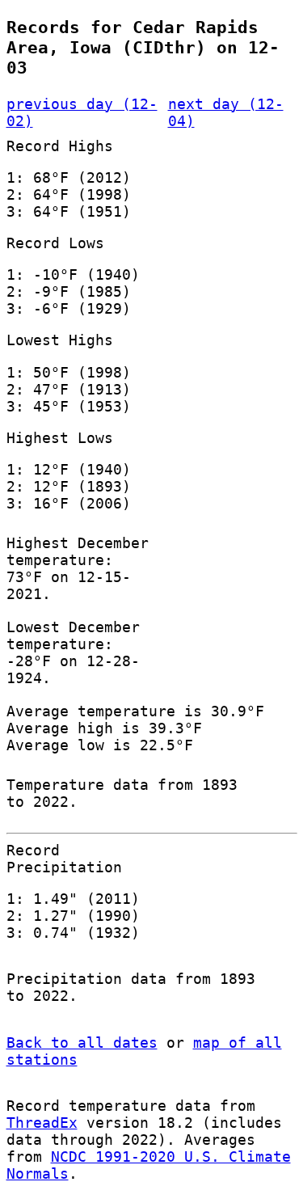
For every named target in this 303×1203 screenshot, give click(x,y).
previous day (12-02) (82, 112)
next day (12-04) (226, 112)
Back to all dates (82, 1042)
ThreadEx (42, 1122)
